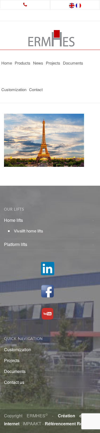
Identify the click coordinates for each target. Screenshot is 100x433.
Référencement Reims (67, 424)
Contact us (14, 382)
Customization (13, 89)
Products (22, 63)
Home (6, 63)
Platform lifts (15, 244)
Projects (53, 63)
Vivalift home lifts (28, 231)
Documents (73, 63)
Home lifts (13, 220)
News (38, 63)
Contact (36, 89)
